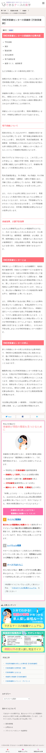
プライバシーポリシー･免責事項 (16, 731)
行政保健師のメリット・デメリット (18, 681)
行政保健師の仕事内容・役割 (16, 668)
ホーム (8, 751)
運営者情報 (9, 724)
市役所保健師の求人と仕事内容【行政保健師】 (22, 663)
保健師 (11, 30)
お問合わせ (9, 727)
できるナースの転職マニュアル (24, 588)
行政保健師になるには (13, 672)
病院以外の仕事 (38, 751)
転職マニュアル (22, 751)
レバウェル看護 (14, 545)
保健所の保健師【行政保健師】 (16, 677)
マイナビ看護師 (14, 519)
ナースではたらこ (15, 565)
